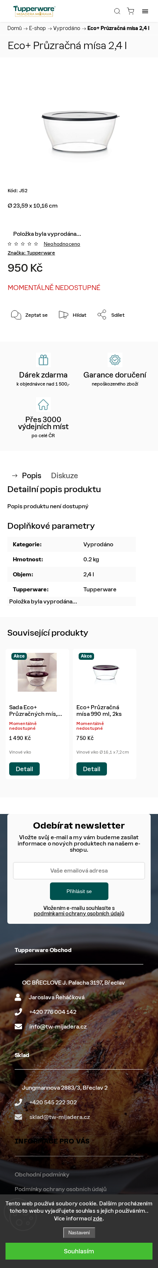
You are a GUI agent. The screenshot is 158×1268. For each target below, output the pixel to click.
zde (98, 1218)
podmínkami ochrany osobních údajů (79, 913)
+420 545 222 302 (53, 1102)
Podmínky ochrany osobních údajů (61, 1189)
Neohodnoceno (62, 243)
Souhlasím (79, 1251)
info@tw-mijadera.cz (58, 1026)
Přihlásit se (79, 891)
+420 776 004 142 (52, 1012)
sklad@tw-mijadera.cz (59, 1117)
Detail (24, 769)
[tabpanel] (37, 714)
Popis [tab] (31, 476)
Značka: (31, 253)
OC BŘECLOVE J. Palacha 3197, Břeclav (73, 982)
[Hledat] (117, 10)
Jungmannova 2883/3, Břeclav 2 (65, 1088)
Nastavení (79, 1232)
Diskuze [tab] (64, 476)
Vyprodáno (98, 544)
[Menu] (145, 11)
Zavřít (133, 333)
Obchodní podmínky (42, 1174)
